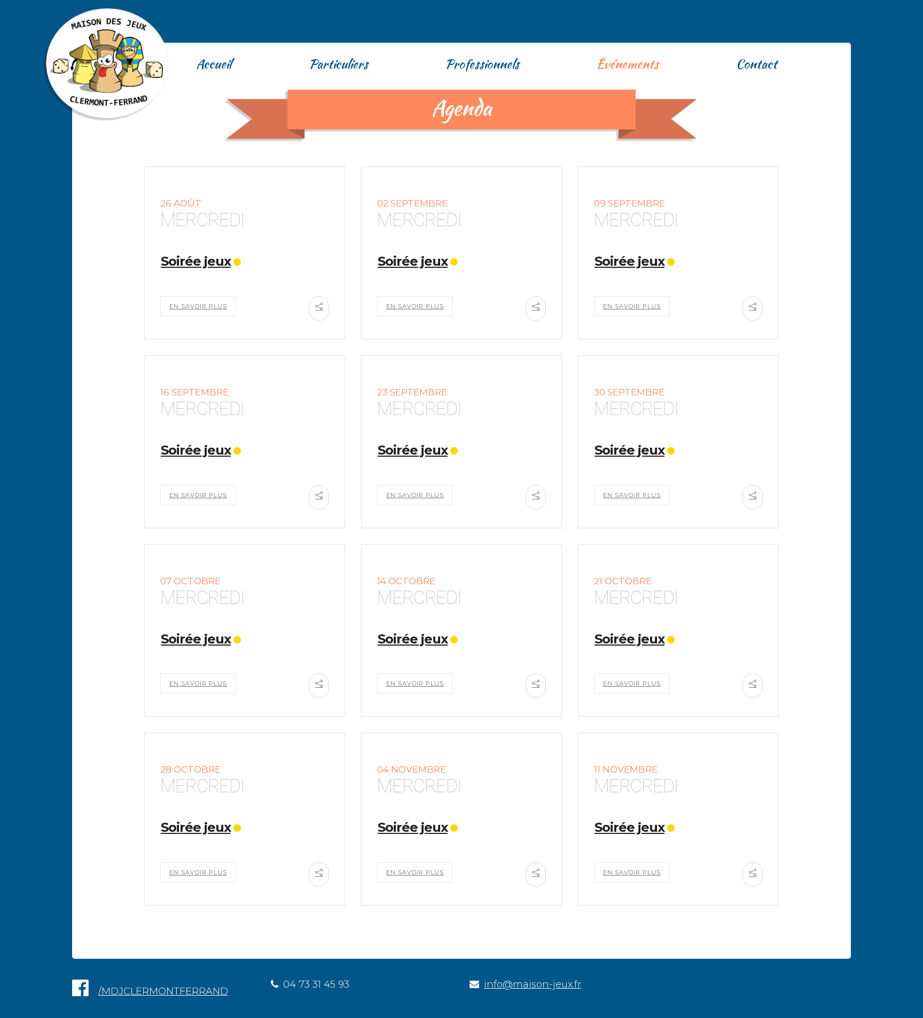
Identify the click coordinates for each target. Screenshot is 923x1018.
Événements (627, 64)
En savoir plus (198, 306)
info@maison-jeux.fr (532, 984)
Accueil (213, 64)
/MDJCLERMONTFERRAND (163, 991)
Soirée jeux (196, 261)
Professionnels (482, 64)
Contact (756, 64)
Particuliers (338, 64)
